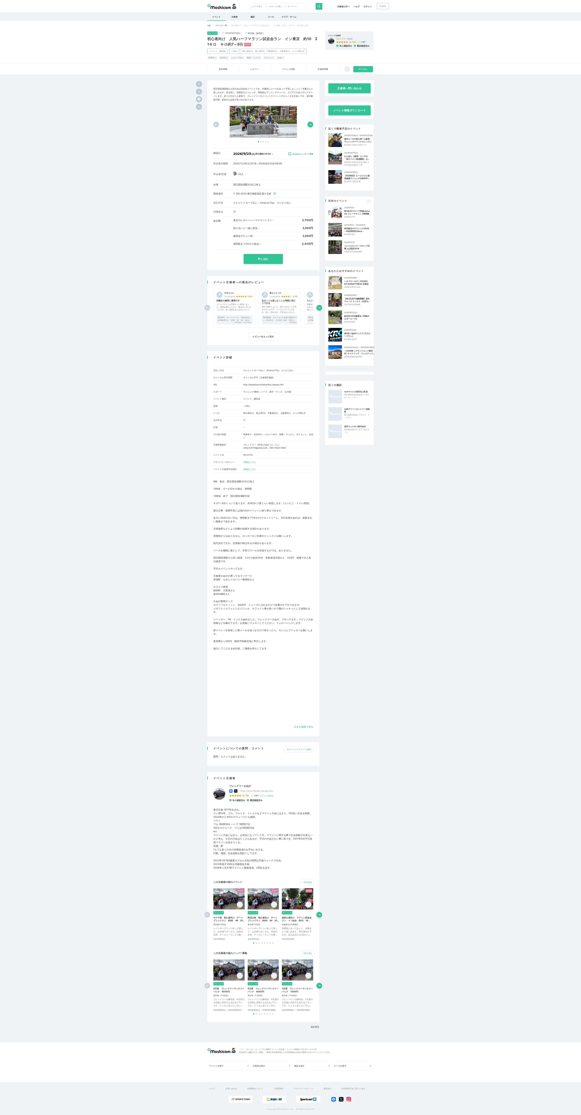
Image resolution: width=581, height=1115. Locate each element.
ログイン (367, 6)
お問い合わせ (231, 1088)
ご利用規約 (278, 1088)
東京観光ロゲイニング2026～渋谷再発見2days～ (356, 229)
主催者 (234, 16)
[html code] (199, 107)
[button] (258, 141)
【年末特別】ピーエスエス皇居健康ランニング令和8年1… (357, 177)
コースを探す (340, 1065)
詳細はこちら (249, 462)
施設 (253, 16)
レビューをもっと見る (263, 336)
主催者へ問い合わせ (349, 88)
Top (209, 25)
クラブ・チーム (289, 16)
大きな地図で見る (303, 726)
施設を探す (299, 1065)
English (382, 6)
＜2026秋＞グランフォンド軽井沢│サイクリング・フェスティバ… (359, 352)
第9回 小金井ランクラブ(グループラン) (357, 334)
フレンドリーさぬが (344, 39)
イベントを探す (216, 1065)
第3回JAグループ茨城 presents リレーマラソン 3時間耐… (357, 212)
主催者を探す (259, 1065)
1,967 (363, 42)
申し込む (263, 258)
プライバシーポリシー (303, 1088)
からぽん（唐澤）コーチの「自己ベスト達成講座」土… (356, 157)
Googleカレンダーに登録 (302, 154)
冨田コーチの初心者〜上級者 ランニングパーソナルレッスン (358, 140)
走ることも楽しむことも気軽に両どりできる (279, 301)
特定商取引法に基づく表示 (353, 1088)
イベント (216, 16)
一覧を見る (307, 882)
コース (271, 16)
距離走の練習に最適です (228, 300)
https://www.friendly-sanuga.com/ (256, 791)
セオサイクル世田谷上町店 (356, 391)
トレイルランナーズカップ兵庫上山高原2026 (357, 247)
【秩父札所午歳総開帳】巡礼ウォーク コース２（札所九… (357, 299)
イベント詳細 (288, 69)
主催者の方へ (343, 6)
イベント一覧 (221, 25)
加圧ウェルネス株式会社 (355, 426)
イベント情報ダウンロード (349, 110)
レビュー (254, 69)
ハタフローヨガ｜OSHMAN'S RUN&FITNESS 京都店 (356, 282)
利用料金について (255, 1088)
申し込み (363, 69)
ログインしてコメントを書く (299, 749)
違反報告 (315, 1026)
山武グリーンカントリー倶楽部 (357, 410)
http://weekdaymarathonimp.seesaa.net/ (263, 384)
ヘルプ (356, 6)
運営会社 (327, 1088)
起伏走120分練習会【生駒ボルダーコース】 (356, 317)
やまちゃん (229, 293)
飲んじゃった (275, 293)
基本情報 (223, 69)
